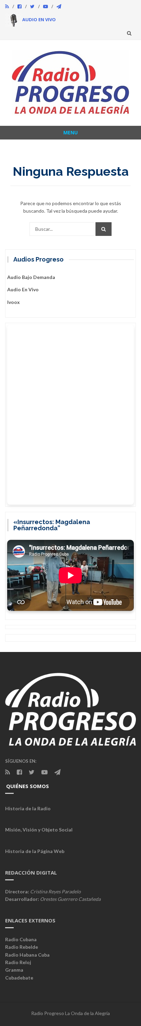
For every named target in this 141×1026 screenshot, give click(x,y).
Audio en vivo (23, 289)
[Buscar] (103, 229)
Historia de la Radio (28, 808)
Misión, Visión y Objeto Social (39, 829)
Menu (70, 132)
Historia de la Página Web (34, 851)
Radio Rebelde (21, 947)
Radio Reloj (18, 962)
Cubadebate (19, 978)
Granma (14, 970)
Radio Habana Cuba (27, 955)
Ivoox (13, 302)
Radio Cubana (21, 939)
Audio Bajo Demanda (31, 277)
